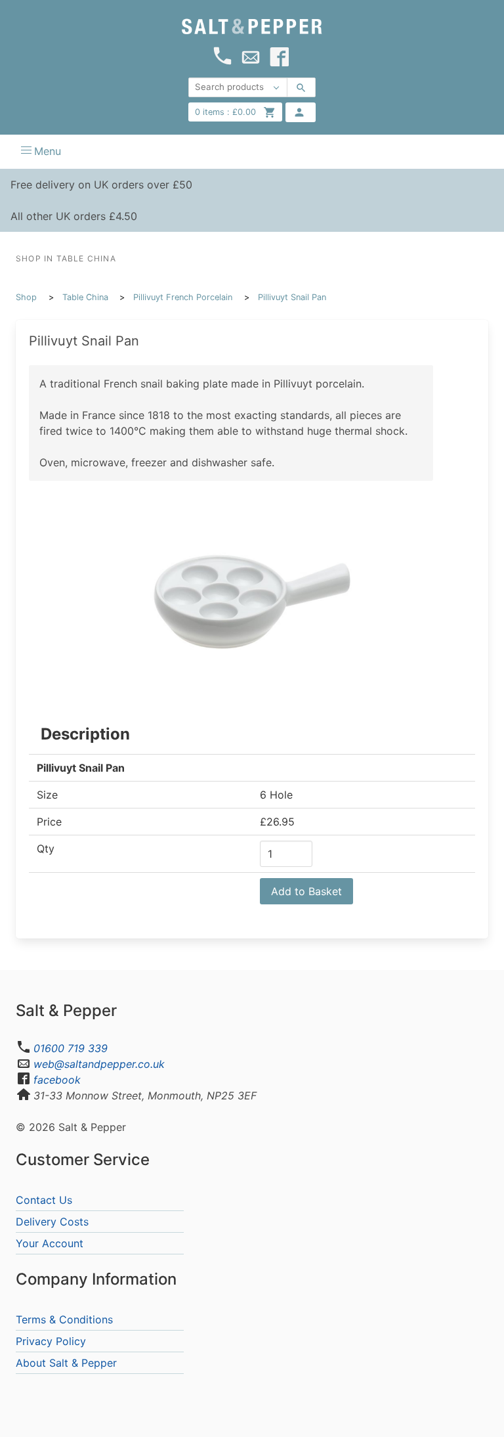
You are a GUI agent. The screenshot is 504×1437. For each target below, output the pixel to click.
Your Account (49, 1243)
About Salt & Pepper (66, 1362)
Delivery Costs (52, 1221)
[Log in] (300, 112)
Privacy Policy (51, 1341)
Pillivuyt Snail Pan (292, 297)
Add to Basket (306, 891)
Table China (85, 297)
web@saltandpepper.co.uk (99, 1064)
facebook (57, 1079)
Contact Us (44, 1199)
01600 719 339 (70, 1048)
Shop (26, 297)
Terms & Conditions (64, 1319)
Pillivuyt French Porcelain (182, 297)
